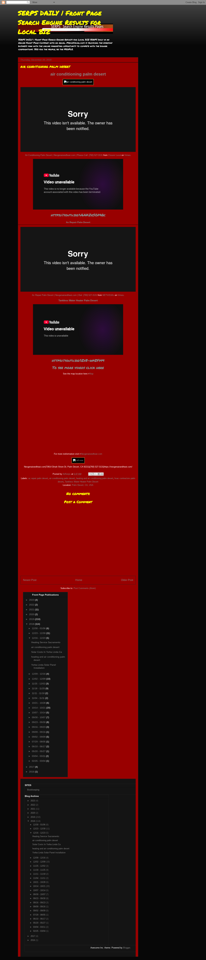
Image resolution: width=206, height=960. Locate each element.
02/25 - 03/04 (39, 761)
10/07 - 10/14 (39, 712)
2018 (32, 624)
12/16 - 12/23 (39, 638)
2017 (32, 767)
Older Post (127, 580)
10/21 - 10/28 (39, 703)
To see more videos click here (78, 367)
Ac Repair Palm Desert (78, 222)
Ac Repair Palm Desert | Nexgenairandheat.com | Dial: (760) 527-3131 (64, 295)
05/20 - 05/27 (39, 751)
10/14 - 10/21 (39, 707)
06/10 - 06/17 (39, 746)
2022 (32, 604)
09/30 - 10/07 (39, 717)
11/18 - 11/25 (39, 688)
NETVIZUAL (108, 295)
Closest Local (114, 155)
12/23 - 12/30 (39, 633)
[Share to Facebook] (99, 474)
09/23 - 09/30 (39, 722)
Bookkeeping (33, 790)
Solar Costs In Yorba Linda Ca (46, 652)
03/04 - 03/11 (39, 756)
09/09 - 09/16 (39, 732)
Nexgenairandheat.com (91, 454)
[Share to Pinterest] (102, 474)
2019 (32, 619)
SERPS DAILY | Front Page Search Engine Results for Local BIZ (60, 22)
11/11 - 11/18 (38, 693)
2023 (32, 600)
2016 (32, 771)
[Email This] (89, 474)
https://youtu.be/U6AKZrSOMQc (78, 214)
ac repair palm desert (38, 478)
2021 (32, 609)
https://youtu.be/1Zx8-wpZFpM (78, 360)
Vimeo (127, 155)
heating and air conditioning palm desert (94, 478)
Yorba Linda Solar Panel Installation (49, 852)
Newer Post (29, 580)
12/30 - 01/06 (39, 628)
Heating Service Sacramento (45, 642)
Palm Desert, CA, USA (82, 485)
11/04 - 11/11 (38, 698)
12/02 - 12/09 (39, 678)
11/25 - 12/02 (39, 683)
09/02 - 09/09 (39, 737)
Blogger (126, 948)
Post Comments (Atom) (85, 588)
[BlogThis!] (92, 474)
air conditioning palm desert (78, 74)
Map (91, 373)
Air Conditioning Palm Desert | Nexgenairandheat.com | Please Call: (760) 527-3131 (64, 155)
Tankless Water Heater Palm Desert (78, 300)
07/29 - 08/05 (39, 741)
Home (78, 580)
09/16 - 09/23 (39, 727)
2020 (32, 614)
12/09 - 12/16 (39, 674)
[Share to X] (96, 474)
